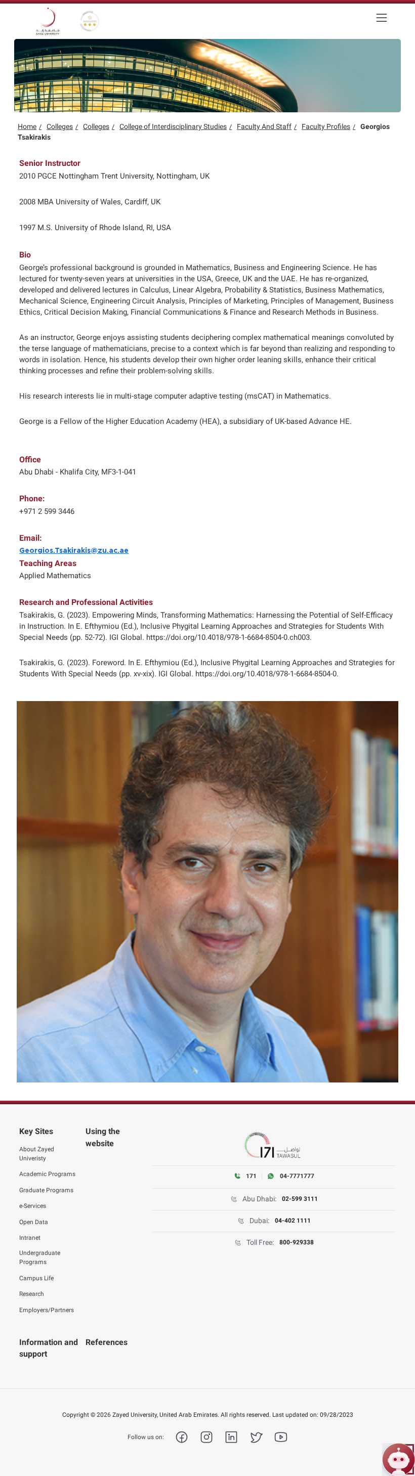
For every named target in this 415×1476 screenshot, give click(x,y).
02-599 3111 (300, 1198)
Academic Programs (47, 1174)
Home (27, 126)
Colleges (60, 126)
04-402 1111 (293, 1220)
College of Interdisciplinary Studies (173, 126)
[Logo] (47, 21)
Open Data (33, 1222)
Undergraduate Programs (39, 1257)
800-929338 (296, 1242)
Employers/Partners (46, 1310)
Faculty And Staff (264, 126)
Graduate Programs (46, 1190)
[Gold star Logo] (89, 21)
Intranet (29, 1237)
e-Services (32, 1205)
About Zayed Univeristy (36, 1154)
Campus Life (36, 1278)
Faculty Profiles (326, 126)
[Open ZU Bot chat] (398, 1459)
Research (31, 1293)
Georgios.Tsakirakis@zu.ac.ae (74, 550)
